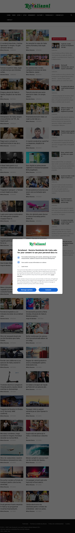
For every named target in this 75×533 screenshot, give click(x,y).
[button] (37, 266)
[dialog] (37, 266)
